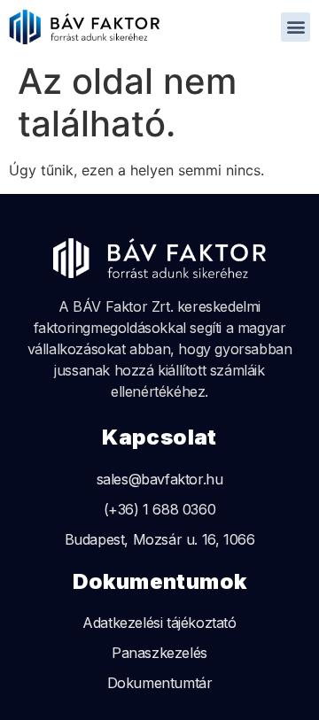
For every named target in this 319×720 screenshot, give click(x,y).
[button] (295, 27)
